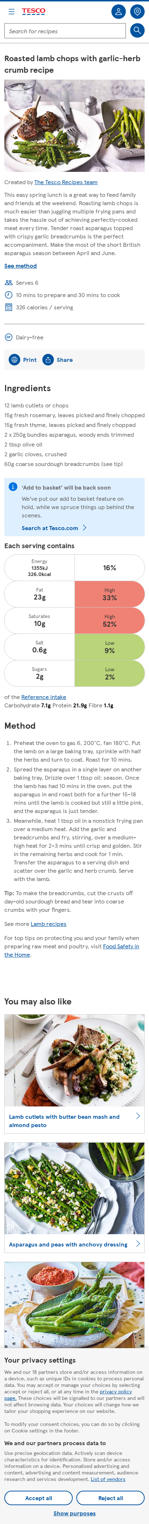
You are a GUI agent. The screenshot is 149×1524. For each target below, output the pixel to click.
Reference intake (43, 697)
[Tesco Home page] (34, 11)
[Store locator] (137, 11)
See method (20, 265)
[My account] (118, 11)
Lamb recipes (49, 923)
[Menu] (11, 11)
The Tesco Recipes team (66, 182)
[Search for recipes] (137, 30)
